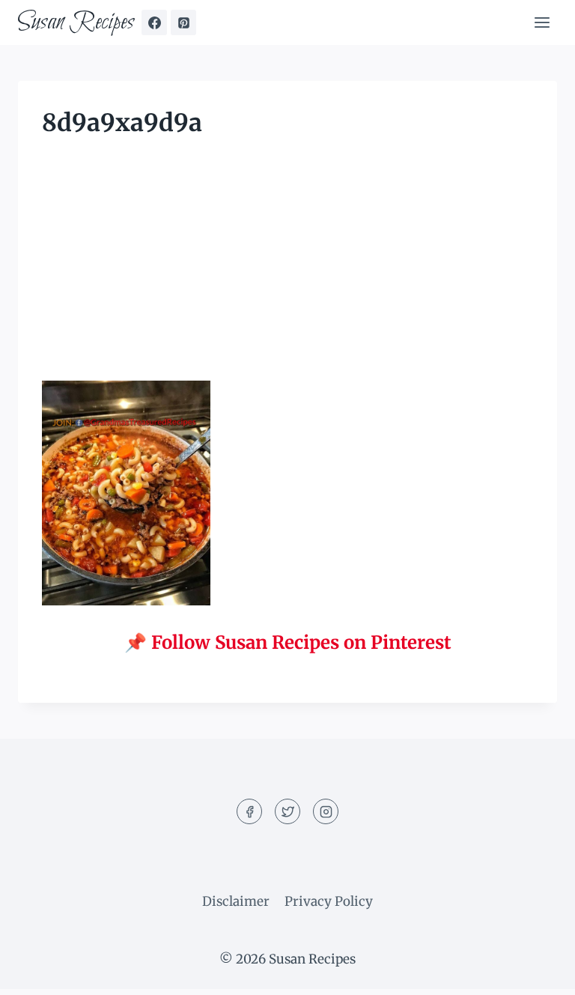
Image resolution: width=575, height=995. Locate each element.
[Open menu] (541, 22)
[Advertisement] (287, 270)
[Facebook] (154, 22)
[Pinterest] (183, 22)
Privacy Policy (329, 901)
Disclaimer (236, 901)
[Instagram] (325, 811)
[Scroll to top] (537, 972)
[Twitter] (287, 811)
